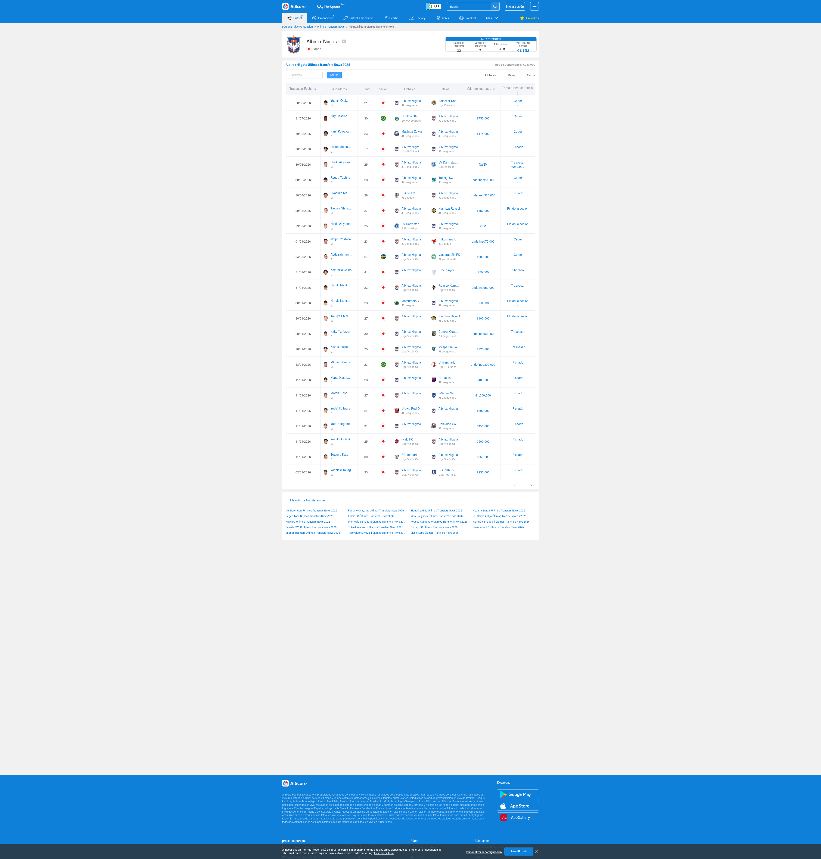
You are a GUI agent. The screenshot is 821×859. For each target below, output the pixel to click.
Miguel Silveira (340, 362)
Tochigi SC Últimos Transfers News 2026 (434, 527)
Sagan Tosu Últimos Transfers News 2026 (310, 516)
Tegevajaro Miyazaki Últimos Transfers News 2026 (377, 532)
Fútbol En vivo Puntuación (297, 26)
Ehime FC (408, 193)
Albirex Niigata (411, 101)
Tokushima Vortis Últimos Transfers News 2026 (375, 527)
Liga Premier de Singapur (453, 105)
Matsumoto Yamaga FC (418, 301)
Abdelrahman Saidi (341, 254)
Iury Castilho (339, 116)
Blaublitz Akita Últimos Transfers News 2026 (436, 510)
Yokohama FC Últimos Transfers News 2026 (498, 527)
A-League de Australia (452, 336)
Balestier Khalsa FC (452, 101)
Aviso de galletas (384, 853)
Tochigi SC (446, 177)
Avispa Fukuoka (449, 347)
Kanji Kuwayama (341, 131)
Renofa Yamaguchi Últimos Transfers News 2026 (501, 521)
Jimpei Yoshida (341, 239)
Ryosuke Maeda (341, 193)
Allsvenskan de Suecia (452, 259)
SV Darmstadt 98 (450, 162)
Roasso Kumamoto (451, 285)
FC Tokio (445, 378)
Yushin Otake (339, 100)
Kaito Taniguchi (341, 331)
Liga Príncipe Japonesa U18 (418, 151)
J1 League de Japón (413, 136)
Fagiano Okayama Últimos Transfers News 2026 (376, 510)
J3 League (445, 182)
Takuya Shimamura (341, 208)
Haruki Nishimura (341, 285)
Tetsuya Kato (339, 454)
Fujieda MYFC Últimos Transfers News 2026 (311, 527)
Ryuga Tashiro (340, 177)
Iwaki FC (407, 439)
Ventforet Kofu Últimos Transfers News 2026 (311, 510)
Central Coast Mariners (454, 331)
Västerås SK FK (449, 254)
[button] (492, 18)
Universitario (447, 362)
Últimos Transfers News (330, 26)
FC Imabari (409, 454)
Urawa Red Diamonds (416, 408)
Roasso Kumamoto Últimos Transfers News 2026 (438, 521)
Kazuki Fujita (339, 347)
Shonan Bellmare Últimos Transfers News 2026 (313, 532)
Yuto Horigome (341, 423)
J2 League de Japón (413, 105)
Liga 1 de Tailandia (450, 474)
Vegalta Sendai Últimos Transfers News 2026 (499, 510)
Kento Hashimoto (341, 377)
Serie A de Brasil (411, 120)
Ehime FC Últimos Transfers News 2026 (371, 516)
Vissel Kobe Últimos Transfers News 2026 (434, 532)
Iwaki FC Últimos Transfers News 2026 (308, 521)
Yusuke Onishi (340, 439)
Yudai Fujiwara (340, 408)
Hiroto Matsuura (341, 146)
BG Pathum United (451, 470)
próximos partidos (294, 840)
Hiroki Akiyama (341, 162)
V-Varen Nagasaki (450, 393)
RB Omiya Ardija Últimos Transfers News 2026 (499, 516)
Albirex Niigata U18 (414, 147)
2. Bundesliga (447, 166)
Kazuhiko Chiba (341, 270)
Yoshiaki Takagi (341, 470)
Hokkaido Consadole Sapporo (459, 424)
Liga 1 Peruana (447, 366)
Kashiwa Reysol (449, 208)
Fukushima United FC (453, 239)
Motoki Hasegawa (341, 393)
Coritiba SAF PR (413, 116)
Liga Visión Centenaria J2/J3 (418, 259)
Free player (446, 270)
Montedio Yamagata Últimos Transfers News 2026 (377, 521)
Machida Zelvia (412, 131)
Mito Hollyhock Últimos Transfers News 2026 (436, 516)
